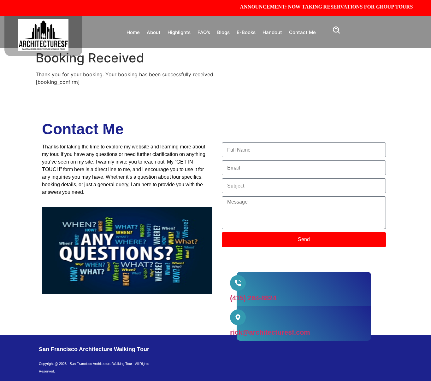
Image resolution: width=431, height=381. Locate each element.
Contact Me (302, 32)
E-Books (246, 32)
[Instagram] (198, 353)
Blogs (223, 32)
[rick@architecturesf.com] (238, 317)
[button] (336, 32)
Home (133, 32)
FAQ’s (204, 32)
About (154, 32)
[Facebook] (179, 353)
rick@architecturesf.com (270, 332)
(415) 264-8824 (253, 298)
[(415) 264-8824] (238, 283)
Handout (272, 32)
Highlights (179, 32)
